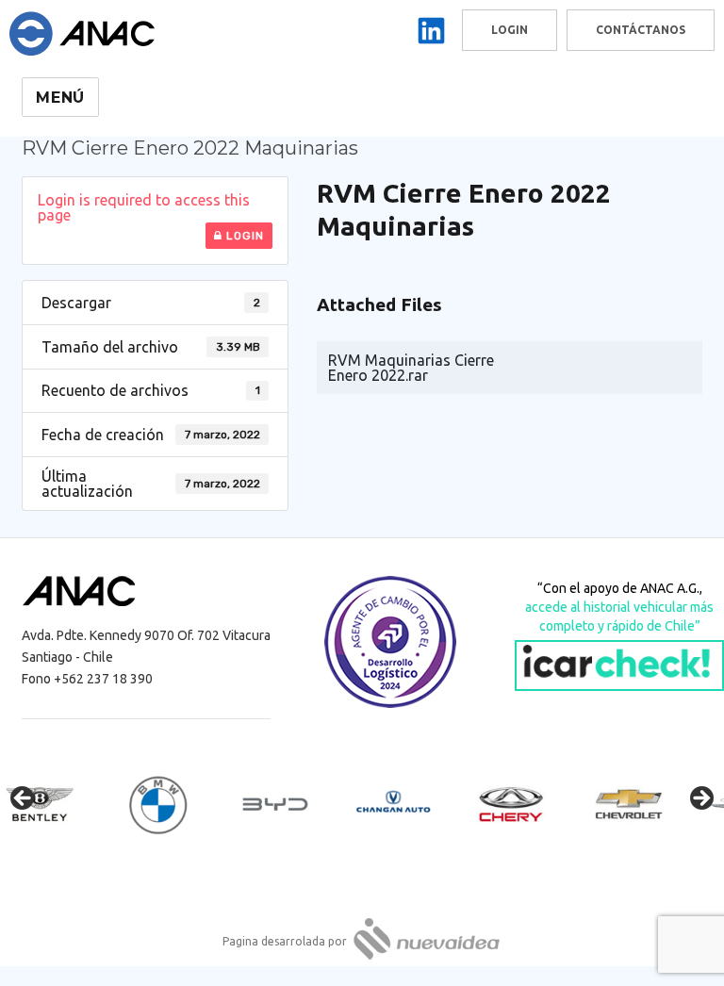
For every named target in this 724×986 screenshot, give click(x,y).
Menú (60, 98)
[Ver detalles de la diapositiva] (56, 804)
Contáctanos (640, 30)
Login (243, 235)
